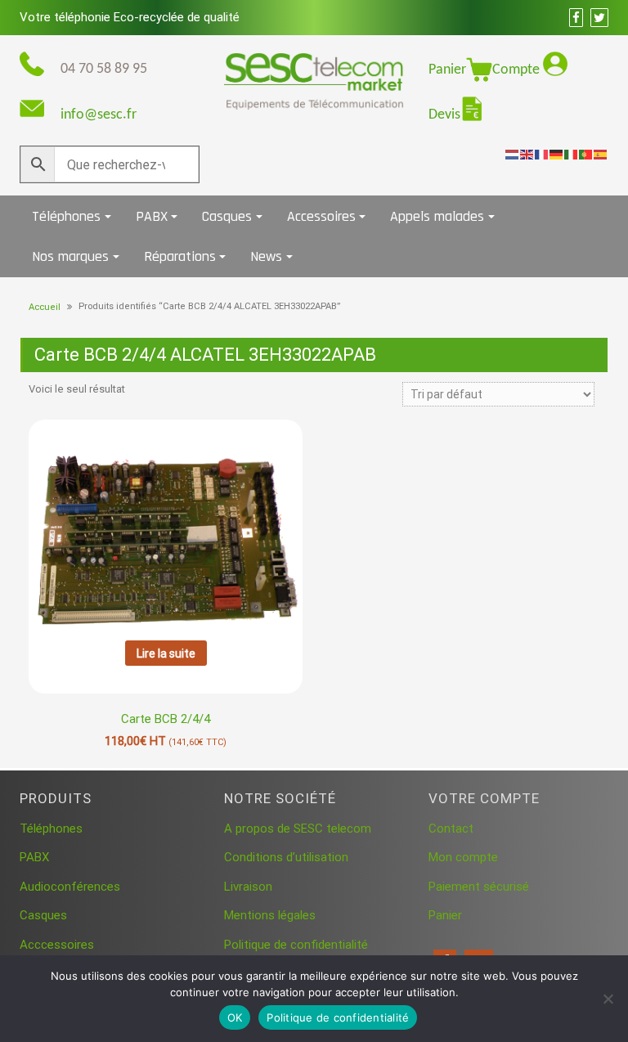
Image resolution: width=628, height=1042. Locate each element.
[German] (557, 153)
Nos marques (70, 256)
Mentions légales (270, 915)
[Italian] (571, 153)
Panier (447, 70)
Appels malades (437, 216)
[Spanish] (601, 153)
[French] (542, 153)
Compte (517, 70)
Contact (450, 828)
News (266, 256)
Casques (227, 216)
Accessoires (321, 216)
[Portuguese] (586, 153)
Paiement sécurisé (478, 886)
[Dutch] (512, 153)
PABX (152, 216)
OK (235, 1017)
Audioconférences (70, 886)
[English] (527, 153)
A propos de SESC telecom (297, 828)
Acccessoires (57, 944)
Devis (444, 115)
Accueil (45, 307)
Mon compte (463, 857)
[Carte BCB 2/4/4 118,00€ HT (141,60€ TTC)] (166, 524)
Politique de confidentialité (296, 944)
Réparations (180, 256)
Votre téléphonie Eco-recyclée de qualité (130, 17)
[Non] (607, 998)
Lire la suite (166, 653)
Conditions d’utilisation (286, 857)
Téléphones (66, 216)
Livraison (248, 886)
